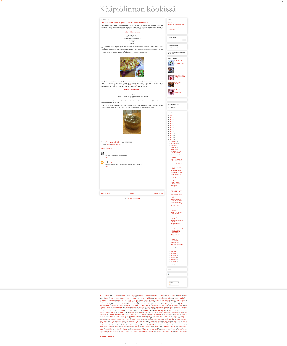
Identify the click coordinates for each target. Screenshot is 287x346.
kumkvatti (157, 308)
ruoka (135, 325)
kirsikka (171, 307)
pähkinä (153, 322)
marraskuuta (174, 143)
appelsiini (134, 295)
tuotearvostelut (109, 329)
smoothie (130, 326)
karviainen (127, 305)
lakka (117, 310)
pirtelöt (139, 321)
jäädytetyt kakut (117, 303)
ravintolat (109, 324)
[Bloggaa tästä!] (127, 142)
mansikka (102, 316)
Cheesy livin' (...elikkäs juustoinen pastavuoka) (176, 239)
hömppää (102, 301)
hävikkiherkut (181, 300)
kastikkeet (135, 305)
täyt (119, 329)
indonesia (109, 301)
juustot (101, 303)
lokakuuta (173, 145)
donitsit (106, 298)
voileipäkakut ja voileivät (146, 331)
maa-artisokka (167, 312)
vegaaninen (173, 329)
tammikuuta (174, 261)
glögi (156, 298)
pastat (171, 319)
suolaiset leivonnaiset (168, 326)
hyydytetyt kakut (166, 300)
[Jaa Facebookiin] (130, 142)
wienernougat (166, 331)
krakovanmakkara (116, 308)
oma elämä (129, 319)
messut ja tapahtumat (152, 316)
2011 (171, 264)
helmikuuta (173, 259)
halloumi (176, 298)
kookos (101, 308)
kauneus (162, 305)
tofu (170, 328)
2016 (171, 131)
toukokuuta (174, 253)
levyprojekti (180, 310)
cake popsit (159, 297)
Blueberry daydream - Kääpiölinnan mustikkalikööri (179, 91)
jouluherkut (149, 302)
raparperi (183, 322)
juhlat (167, 301)
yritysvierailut (183, 331)
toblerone (161, 328)
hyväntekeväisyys (155, 300)
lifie (185, 310)
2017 (171, 129)
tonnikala (175, 328)
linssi (141, 312)
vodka (131, 331)
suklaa (157, 326)
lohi (155, 312)
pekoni (105, 321)
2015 (171, 133)
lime (137, 312)
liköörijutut (118, 144)
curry (176, 297)
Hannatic (106, 153)
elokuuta (173, 247)
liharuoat (113, 144)
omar (134, 319)
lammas (127, 310)
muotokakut (182, 316)
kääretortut (111, 310)
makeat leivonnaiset (116, 314)
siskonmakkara (103, 326)
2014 (171, 135)
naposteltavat (146, 318)
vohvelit (135, 331)
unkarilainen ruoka (136, 329)
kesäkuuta (173, 251)
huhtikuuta (173, 255)
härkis (173, 300)
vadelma (145, 329)
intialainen (115, 301)
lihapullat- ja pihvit (104, 312)
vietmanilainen (103, 331)
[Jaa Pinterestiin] (131, 142)
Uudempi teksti (105, 193)
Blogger (161, 343)
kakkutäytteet (157, 303)
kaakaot (130, 303)
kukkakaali (150, 308)
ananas (123, 295)
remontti (114, 324)
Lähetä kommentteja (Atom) (133, 198)
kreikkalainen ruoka (126, 308)
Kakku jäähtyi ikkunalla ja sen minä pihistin (177, 152)
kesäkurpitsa (141, 307)
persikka (112, 321)
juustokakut (182, 301)
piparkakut (132, 321)
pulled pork (112, 322)
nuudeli (108, 319)
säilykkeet (121, 328)
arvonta (154, 295)
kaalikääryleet (143, 303)
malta (171, 314)
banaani (108, 144)
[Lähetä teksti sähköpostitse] (123, 142)
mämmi (140, 318)
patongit (184, 319)
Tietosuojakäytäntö (172, 32)
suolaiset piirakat (183, 326)
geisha (143, 298)
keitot (180, 305)
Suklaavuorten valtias (176, 170)
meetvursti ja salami (134, 316)
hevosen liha (120, 300)
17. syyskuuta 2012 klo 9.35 (116, 162)
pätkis (158, 322)
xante (176, 331)
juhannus (157, 301)
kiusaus (178, 307)
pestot (117, 321)
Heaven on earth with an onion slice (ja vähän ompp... (176, 160)
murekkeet (102, 318)
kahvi (149, 303)
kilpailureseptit (159, 307)
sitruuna (116, 326)
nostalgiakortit (184, 318)
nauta (158, 318)
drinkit (112, 298)
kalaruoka (182, 303)
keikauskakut (173, 305)
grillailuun (170, 298)
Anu (105, 162)
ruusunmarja (145, 324)
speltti (142, 326)
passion (166, 319)
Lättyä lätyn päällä (175, 205)
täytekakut (125, 329)
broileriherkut (130, 297)
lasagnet (138, 310)
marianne (117, 316)
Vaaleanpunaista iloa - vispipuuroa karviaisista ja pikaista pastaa (179, 76)
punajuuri (129, 322)
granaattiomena (162, 298)
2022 (171, 119)
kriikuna (132, 308)
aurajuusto (161, 295)
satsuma (164, 324)
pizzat (144, 321)
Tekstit (171, 282)
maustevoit (123, 316)
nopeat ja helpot (173, 318)
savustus (170, 324)
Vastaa (106, 157)
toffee (167, 328)
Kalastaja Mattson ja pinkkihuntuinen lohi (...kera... (176, 179)
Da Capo (181, 297)
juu (177, 301)
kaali (135, 303)
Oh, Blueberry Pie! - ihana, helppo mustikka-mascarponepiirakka (180, 62)
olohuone (119, 319)
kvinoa (106, 310)
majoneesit (103, 314)
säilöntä (126, 328)
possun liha (166, 321)
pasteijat (178, 319)
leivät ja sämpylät (159, 311)
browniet (140, 297)
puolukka (136, 322)
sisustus (111, 326)
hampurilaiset (103, 300)
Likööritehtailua (171, 29)
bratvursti (122, 297)
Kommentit (172, 284)
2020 (171, 123)
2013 (171, 137)
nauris (153, 318)
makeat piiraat (134, 314)
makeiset (144, 314)
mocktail (161, 316)
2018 (171, 127)
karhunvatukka (114, 305)
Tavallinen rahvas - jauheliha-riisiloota (175, 183)
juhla (162, 301)
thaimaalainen (153, 328)
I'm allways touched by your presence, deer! (176, 203)
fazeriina (117, 298)
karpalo (121, 305)
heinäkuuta (174, 249)
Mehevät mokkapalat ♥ (179, 68)
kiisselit (148, 307)
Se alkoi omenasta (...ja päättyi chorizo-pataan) (177, 227)
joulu (142, 301)
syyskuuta (173, 147)
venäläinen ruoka (181, 329)
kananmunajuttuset (104, 305)
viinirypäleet (116, 331)
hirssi (142, 300)
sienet (179, 324)
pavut (101, 321)
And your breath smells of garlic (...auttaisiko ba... (176, 196)
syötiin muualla (113, 328)
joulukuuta (173, 141)
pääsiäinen (171, 322)
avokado (168, 295)
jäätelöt (124, 303)
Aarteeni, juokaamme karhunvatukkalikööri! (176, 200)
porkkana (150, 321)
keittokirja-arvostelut (106, 307)
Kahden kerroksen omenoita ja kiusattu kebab (176, 217)
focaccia (128, 298)
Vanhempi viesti (158, 193)
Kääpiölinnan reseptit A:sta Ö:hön (176, 24)
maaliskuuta (174, 257)
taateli (132, 328)
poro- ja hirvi (158, 321)
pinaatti (126, 321)
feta (122, 298)
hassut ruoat (112, 300)
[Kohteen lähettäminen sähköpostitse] (126, 142)
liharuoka (122, 312)
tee (141, 328)
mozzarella (167, 316)
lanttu (132, 310)
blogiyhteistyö (102, 297)
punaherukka (121, 322)
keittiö (186, 305)
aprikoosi (141, 295)
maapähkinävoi (175, 312)
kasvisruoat (144, 305)
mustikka (125, 318)
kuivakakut (142, 308)
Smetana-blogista (134, 84)
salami (159, 324)
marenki (111, 316)
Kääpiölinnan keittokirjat (173, 27)
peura (121, 321)
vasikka (167, 329)
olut (123, 319)
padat (143, 319)
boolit (108, 297)
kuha (137, 308)
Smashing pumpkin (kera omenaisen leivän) (177, 213)
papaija (149, 319)
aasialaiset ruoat (104, 295)
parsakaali (160, 319)
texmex (146, 328)
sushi (103, 328)
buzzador (152, 297)
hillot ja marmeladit (133, 300)
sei (174, 324)
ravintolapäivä (102, 324)
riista (119, 324)
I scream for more (175, 242)
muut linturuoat (134, 318)
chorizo (165, 297)
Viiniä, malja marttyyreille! (177, 244)
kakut (165, 304)
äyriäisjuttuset (103, 332)
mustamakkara (118, 318)
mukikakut (175, 316)
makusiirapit (166, 314)
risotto (124, 324)
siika (185, 324)
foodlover (134, 298)
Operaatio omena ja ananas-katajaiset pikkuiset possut (175, 231)
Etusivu (132, 193)
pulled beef (185, 321)
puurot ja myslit (144, 322)
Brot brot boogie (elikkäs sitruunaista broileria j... (176, 191)
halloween (182, 298)
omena (138, 319)
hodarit (146, 300)
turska (115, 329)
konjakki (184, 307)
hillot (126, 300)
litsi (152, 312)
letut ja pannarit (172, 310)
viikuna (109, 331)
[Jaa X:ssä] (128, 142)
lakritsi (122, 310)
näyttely (113, 319)
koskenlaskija (108, 308)
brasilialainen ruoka (115, 297)
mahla (182, 312)
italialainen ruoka (123, 301)
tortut (181, 328)
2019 (171, 125)
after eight (118, 295)
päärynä (165, 322)
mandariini (176, 314)
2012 (171, 139)
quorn (178, 322)
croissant (172, 297)
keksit (127, 307)
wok (172, 331)
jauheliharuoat (132, 302)
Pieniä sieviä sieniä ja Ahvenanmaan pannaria (176, 156)
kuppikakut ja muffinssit (167, 308)
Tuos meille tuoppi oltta (176, 172)
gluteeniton (149, 298)
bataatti (179, 295)
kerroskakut (133, 307)
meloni (143, 316)
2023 (171, 117)
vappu (162, 329)
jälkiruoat (107, 304)
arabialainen (148, 295)
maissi (186, 312)
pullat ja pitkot (177, 321)
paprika (154, 319)
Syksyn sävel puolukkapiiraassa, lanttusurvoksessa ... (176, 187)
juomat (172, 301)
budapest (146, 297)
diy (102, 298)
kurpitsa (177, 308)
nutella (103, 319)
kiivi (153, 307)
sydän (107, 328)
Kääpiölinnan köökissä (138, 9)
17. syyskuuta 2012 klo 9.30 (116, 153)
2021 (171, 121)
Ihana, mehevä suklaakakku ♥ (177, 83)
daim (186, 297)
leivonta (146, 311)
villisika (122, 331)
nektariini (164, 318)
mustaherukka (110, 318)
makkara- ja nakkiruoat (155, 314)
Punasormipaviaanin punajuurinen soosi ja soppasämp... (176, 209)
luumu (160, 312)
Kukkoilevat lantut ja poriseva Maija (175, 224)
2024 (171, 115)
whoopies (159, 331)
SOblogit (137, 326)
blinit (185, 295)
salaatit (152, 324)
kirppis (166, 307)
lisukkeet (147, 312)
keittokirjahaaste (117, 307)
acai (113, 295)
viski (127, 331)
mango (183, 314)
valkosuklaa (155, 329)
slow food (123, 326)
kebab (166, 305)
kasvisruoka (155, 305)
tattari (137, 328)
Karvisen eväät (174, 149)
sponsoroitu (149, 326)
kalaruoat (175, 303)
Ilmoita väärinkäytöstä (107, 336)
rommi (129, 324)
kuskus (181, 308)
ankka (129, 295)
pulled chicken (104, 322)
